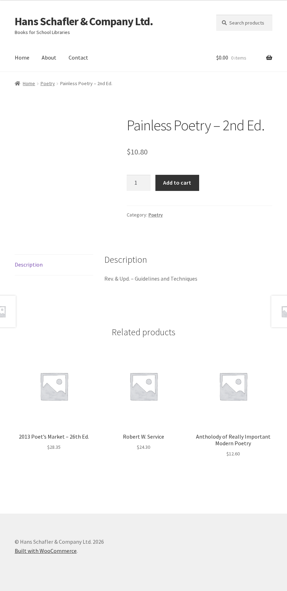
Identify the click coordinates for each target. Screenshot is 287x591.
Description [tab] (29, 264)
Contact (78, 57)
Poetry (48, 83)
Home (22, 57)
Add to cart (177, 182)
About (49, 57)
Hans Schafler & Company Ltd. (84, 21)
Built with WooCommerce (46, 550)
